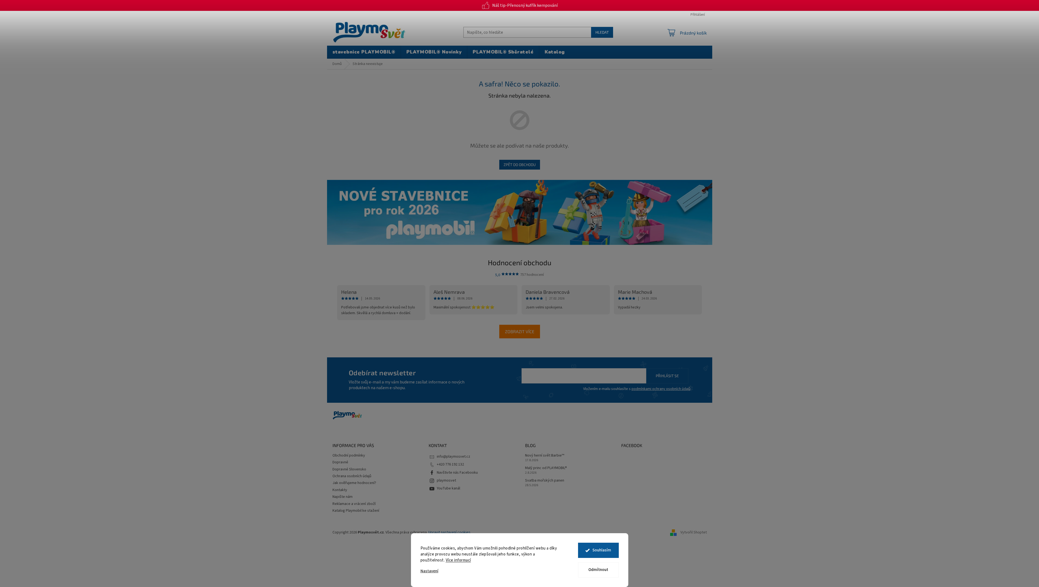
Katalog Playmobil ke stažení (355, 510)
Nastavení (429, 571)
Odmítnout (598, 570)
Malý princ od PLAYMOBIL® (546, 468)
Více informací (458, 560)
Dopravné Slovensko (349, 469)
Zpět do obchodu (520, 164)
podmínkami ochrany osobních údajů (661, 389)
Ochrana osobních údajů (351, 476)
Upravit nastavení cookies (449, 532)
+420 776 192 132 (450, 464)
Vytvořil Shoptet (693, 532)
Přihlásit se (667, 375)
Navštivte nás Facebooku (457, 472)
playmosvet (446, 480)
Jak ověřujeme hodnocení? (354, 483)
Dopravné (340, 462)
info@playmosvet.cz (453, 456)
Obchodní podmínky (348, 455)
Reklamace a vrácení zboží (354, 504)
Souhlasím (601, 550)
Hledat (602, 32)
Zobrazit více (519, 331)
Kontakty (339, 490)
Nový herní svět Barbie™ (544, 455)
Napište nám (342, 496)
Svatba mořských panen (544, 480)
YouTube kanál (448, 488)
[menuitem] (364, 52)
